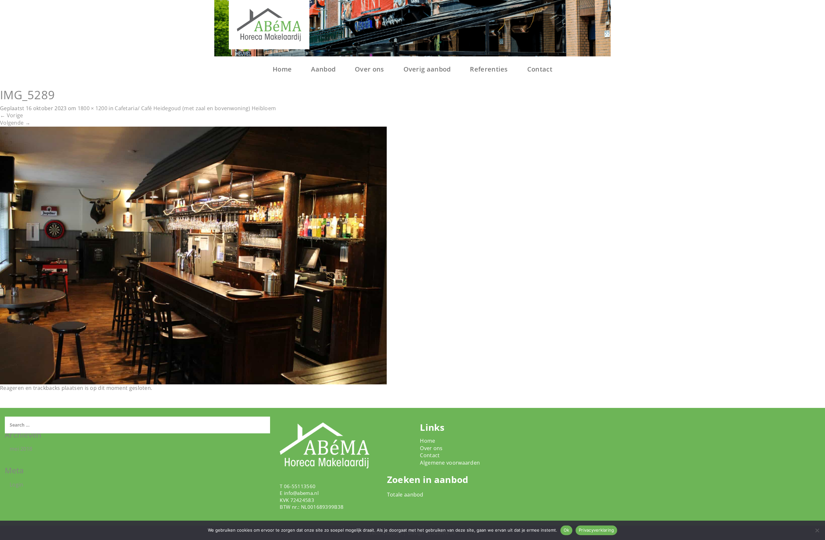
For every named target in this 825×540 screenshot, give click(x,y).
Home (282, 69)
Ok (566, 530)
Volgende (15, 122)
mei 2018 (21, 448)
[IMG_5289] (193, 254)
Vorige (11, 115)
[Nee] (817, 530)
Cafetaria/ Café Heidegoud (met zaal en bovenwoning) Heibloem (195, 108)
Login (17, 484)
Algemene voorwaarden (450, 462)
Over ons (369, 69)
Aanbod (323, 69)
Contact (539, 69)
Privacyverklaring (596, 530)
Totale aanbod (405, 494)
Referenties (489, 69)
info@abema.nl (301, 493)
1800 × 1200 (92, 108)
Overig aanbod (427, 69)
